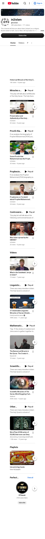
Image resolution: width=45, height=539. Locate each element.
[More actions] (33, 116)
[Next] (34, 107)
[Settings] (29, 3)
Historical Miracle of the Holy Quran (22, 80)
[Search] (24, 3)
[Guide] (3, 3)
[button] (31, 43)
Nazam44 (13, 356)
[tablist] (22, 43)
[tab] (13, 43)
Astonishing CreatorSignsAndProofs (21, 437)
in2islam (12, 121)
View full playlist (15, 469)
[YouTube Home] (13, 3)
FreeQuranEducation (16, 315)
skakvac (12, 396)
